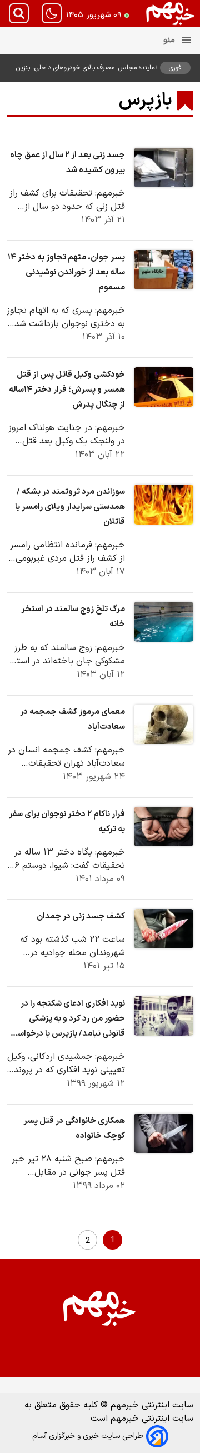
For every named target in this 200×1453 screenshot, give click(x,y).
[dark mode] (52, 13)
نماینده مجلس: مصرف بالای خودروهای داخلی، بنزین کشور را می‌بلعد (86, 68)
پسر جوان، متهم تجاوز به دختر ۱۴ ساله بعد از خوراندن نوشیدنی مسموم (66, 272)
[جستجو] (19, 13)
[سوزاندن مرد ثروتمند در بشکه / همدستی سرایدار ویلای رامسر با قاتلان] (163, 504)
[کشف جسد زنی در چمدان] (163, 928)
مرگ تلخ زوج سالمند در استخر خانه (73, 617)
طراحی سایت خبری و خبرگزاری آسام (87, 1436)
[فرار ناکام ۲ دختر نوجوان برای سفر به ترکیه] (163, 826)
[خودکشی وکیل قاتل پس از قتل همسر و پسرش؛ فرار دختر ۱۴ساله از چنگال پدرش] (163, 387)
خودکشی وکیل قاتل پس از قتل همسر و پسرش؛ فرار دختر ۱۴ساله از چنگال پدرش (67, 389)
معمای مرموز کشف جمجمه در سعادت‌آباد (72, 719)
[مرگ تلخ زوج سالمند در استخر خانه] (163, 621)
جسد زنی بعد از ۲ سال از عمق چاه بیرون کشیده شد (67, 163)
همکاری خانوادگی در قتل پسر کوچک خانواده (74, 1128)
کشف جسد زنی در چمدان (81, 916)
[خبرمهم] (171, 13)
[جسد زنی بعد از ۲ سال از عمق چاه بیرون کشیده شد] (163, 167)
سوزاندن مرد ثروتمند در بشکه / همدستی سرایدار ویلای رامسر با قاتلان (70, 507)
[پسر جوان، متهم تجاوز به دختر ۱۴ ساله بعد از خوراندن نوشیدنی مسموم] (163, 269)
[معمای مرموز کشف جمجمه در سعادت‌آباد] (163, 724)
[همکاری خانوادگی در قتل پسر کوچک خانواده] (163, 1133)
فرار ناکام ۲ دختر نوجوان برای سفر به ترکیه (67, 822)
